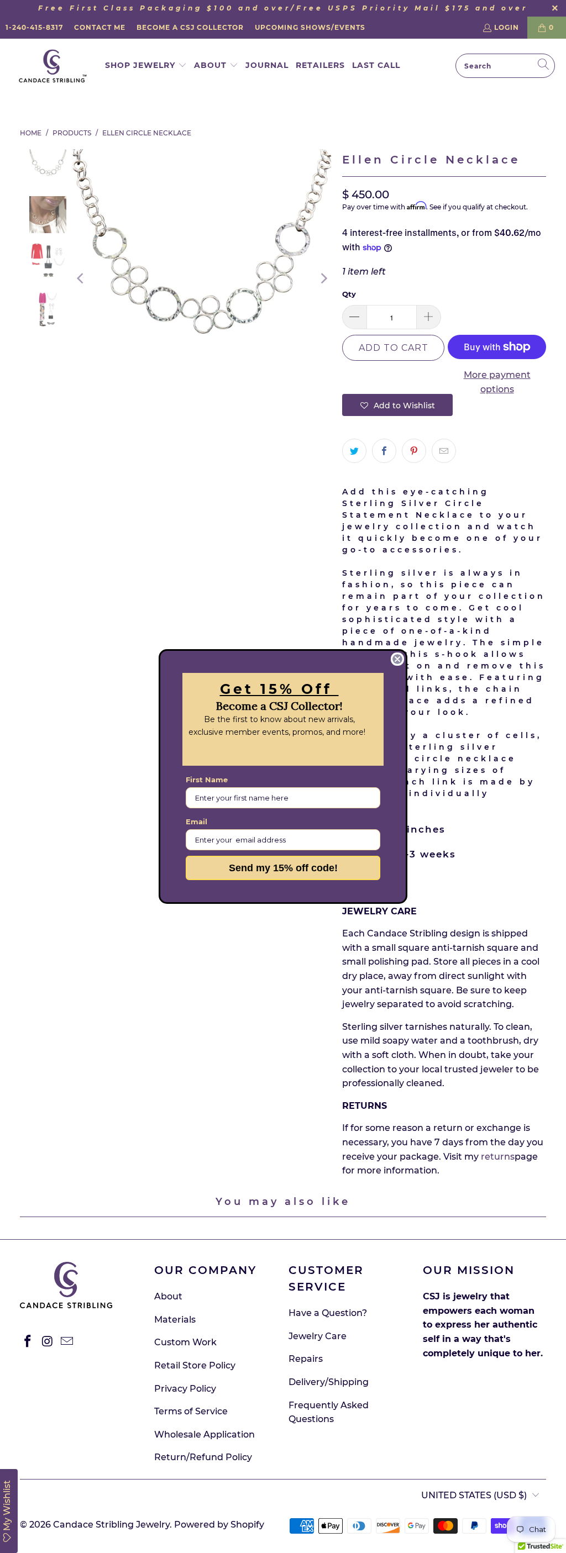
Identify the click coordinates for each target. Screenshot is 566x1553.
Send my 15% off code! (283, 867)
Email (196, 821)
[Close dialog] (397, 659)
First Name (207, 779)
